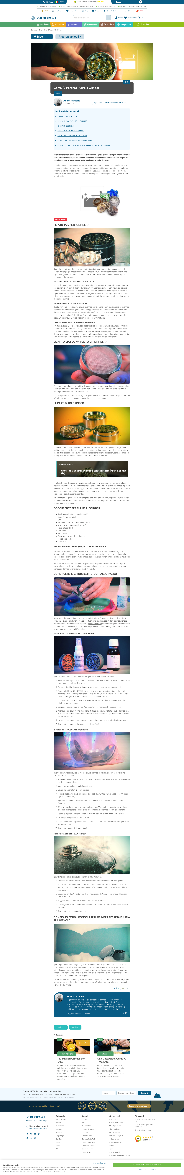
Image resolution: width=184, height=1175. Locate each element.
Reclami (111, 1149)
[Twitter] (126, 1013)
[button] (58, 102)
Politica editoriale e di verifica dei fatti (119, 1155)
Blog (83, 1122)
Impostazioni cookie (147, 1169)
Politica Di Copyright (114, 1152)
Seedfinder (85, 1119)
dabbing (82, 536)
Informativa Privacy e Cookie (117, 1136)
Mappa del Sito (86, 1152)
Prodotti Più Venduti (88, 1129)
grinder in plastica (116, 626)
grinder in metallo (94, 624)
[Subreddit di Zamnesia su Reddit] (31, 1138)
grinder (57, 165)
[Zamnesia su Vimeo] (35, 1134)
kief (84, 525)
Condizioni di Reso (114, 1139)
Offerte (58, 1145)
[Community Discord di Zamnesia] (35, 1138)
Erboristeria (59, 1129)
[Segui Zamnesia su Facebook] (27, 1134)
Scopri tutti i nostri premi (139, 1106)
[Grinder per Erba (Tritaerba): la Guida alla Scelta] (92, 198)
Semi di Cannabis (61, 1119)
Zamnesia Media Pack (88, 1139)
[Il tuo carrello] (141, 18)
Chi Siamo (85, 1132)
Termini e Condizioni (114, 1132)
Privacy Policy (53, 1097)
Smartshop (59, 1132)
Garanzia (111, 1145)
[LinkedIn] (123, 1013)
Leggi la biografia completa (78, 1013)
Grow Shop (59, 1139)
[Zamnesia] (50, 18)
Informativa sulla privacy (99, 1163)
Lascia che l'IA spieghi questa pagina (112, 102)
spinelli (88, 171)
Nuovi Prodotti (86, 1126)
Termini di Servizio (63, 1097)
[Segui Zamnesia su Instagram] (31, 1134)
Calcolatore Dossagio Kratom (143, 1130)
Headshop (60, 1027)
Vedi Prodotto (60, 219)
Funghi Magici (60, 1136)
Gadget (58, 1142)
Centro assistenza (114, 1119)
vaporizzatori (75, 171)
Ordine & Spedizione (114, 1129)
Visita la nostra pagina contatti (38, 1128)
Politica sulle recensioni (115, 1142)
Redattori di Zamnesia (88, 1142)
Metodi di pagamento (115, 1126)
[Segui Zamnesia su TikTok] (27, 1138)
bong (82, 171)
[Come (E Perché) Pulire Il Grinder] (92, 61)
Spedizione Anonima (88, 1149)
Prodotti (75, 1027)
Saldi (57, 1149)
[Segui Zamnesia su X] (39, 1134)
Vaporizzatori (60, 1126)
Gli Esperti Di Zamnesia (89, 1145)
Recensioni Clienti (87, 1136)
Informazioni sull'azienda (116, 1122)
